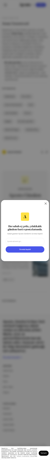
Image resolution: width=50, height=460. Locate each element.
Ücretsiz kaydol (25, 249)
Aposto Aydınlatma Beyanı (25, 456)
